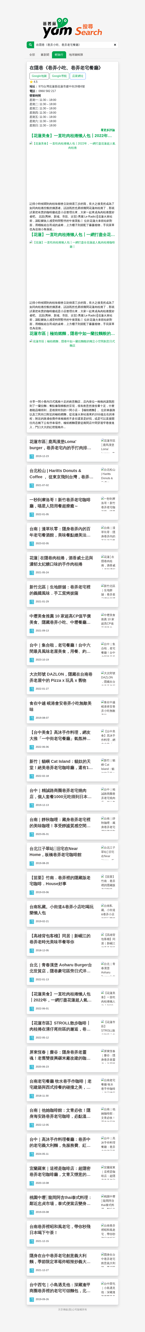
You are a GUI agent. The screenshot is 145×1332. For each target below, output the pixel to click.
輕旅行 (59, 54)
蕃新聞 (45, 54)
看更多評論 (108, 130)
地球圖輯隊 (76, 54)
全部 (32, 54)
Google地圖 (39, 75)
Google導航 (59, 75)
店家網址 (77, 75)
